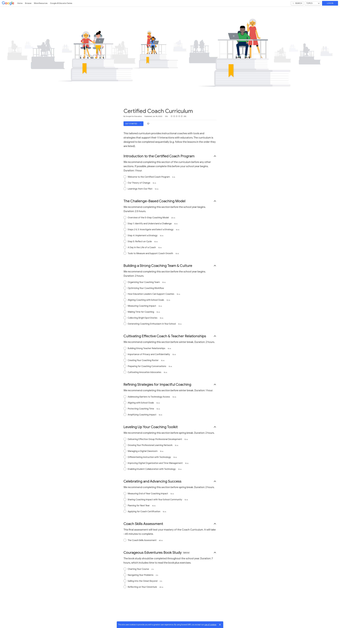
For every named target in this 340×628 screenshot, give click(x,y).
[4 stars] (179, 116)
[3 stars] (176, 116)
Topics (309, 3)
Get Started (131, 124)
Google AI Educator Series (61, 3)
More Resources (40, 3)
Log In (330, 3)
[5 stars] (181, 116)
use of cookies (210, 624)
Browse (28, 3)
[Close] (220, 625)
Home (19, 3)
